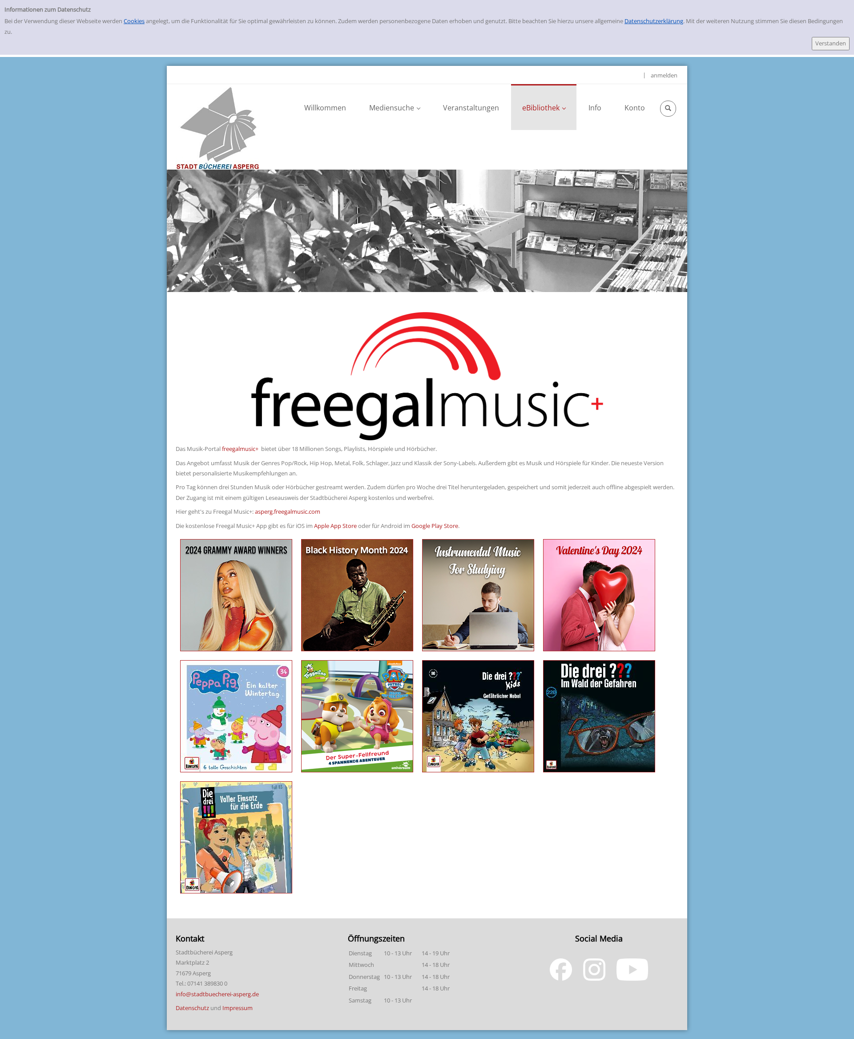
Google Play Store (434, 526)
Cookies (134, 21)
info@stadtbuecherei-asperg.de (217, 994)
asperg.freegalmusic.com (287, 511)
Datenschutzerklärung (653, 21)
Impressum (237, 1008)
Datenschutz (192, 1008)
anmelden (664, 75)
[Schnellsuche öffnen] (668, 109)
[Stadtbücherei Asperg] (217, 127)
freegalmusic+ (240, 449)
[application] (394, 107)
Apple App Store (335, 526)
